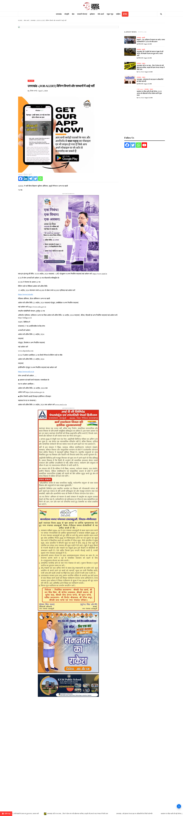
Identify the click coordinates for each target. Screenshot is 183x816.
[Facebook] (20, 178)
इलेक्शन (92, 14)
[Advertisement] (144, 118)
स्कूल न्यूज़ (110, 14)
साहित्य (118, 14)
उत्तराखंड (59, 14)
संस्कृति (66, 14)
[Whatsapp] (40, 178)
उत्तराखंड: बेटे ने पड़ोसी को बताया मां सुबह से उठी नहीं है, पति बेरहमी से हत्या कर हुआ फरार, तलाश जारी (150, 53)
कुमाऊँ (143, 37)
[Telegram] (30, 178)
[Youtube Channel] (144, 145)
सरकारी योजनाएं (82, 14)
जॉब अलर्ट (101, 14)
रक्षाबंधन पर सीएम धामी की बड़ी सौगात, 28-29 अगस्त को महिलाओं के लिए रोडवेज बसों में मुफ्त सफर (149, 93)
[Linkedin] (25, 178)
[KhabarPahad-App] (56, 134)
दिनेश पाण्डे (33, 91)
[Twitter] (35, 178)
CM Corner (140, 89)
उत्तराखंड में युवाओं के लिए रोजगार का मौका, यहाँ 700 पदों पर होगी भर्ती (90, 813)
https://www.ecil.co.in (26, 372)
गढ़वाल (143, 63)
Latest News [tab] (130, 32)
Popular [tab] (142, 32)
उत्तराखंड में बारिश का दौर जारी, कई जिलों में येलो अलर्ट (132, 813)
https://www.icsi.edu (25, 294)
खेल (73, 14)
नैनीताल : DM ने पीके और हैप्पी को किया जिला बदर (48, 813)
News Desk (141, 72)
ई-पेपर (125, 14)
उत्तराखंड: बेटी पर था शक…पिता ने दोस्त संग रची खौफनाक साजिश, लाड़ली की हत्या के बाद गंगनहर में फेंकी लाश (151, 67)
